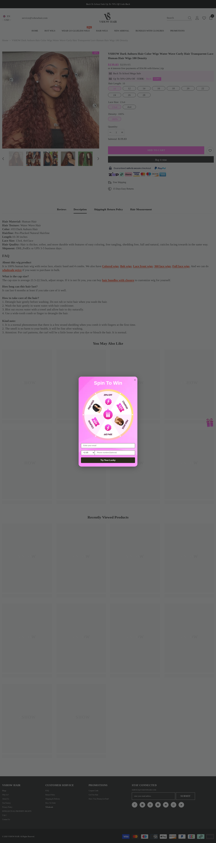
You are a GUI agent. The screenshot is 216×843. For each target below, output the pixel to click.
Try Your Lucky (108, 460)
